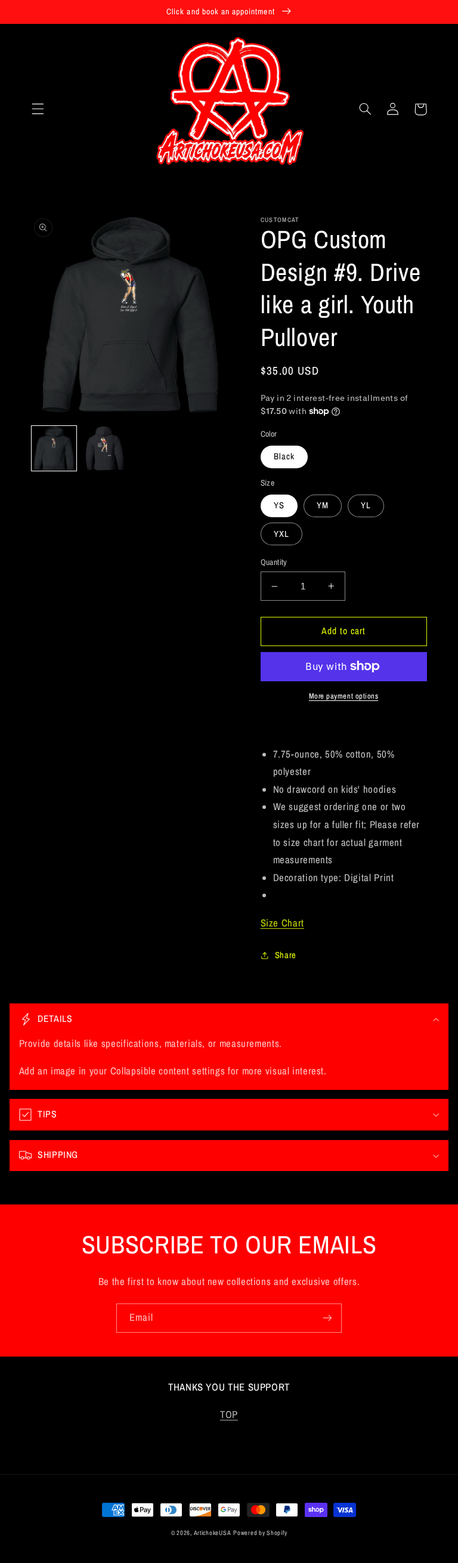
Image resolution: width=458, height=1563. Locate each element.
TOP (229, 1414)
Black (284, 456)
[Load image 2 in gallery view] (104, 448)
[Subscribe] (327, 1318)
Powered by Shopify (260, 1532)
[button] (37, 109)
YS (279, 505)
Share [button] (285, 955)
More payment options (344, 696)
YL (366, 505)
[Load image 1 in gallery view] (54, 448)
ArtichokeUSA (212, 1532)
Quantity (274, 562)
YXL (281, 534)
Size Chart (282, 922)
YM (323, 505)
